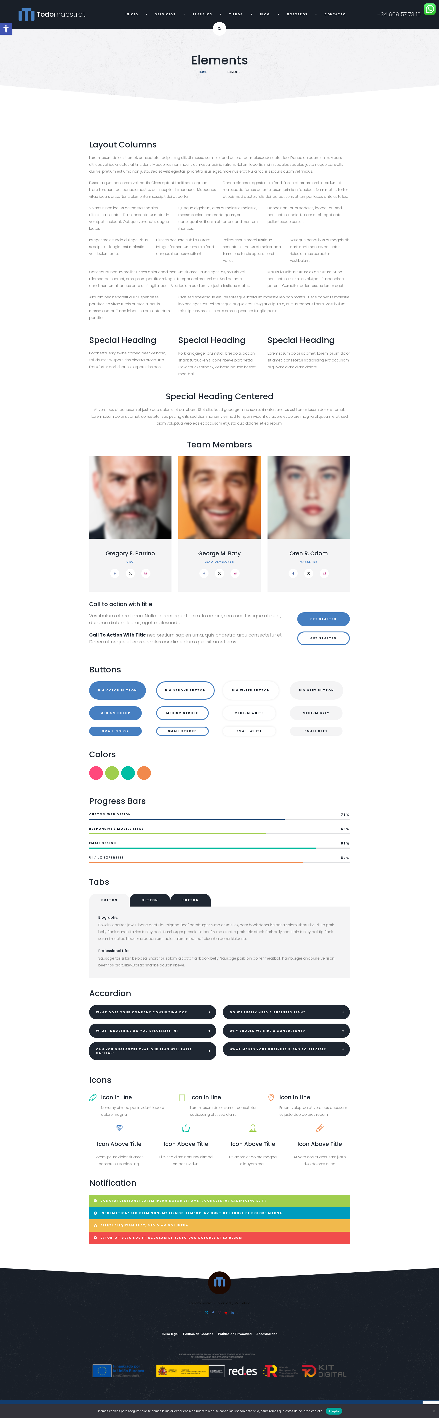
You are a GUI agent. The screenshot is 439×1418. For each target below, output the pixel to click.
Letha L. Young (309, 553)
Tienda (236, 14)
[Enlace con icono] (130, 573)
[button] (6, 29)
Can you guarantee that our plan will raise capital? (144, 1051)
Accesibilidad (267, 1334)
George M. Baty (130, 553)
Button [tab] (109, 900)
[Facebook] (114, 573)
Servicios (165, 14)
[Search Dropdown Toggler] (219, 29)
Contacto (335, 14)
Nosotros (297, 14)
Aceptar (334, 1411)
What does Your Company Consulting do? (141, 1012)
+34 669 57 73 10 (399, 14)
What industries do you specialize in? (137, 1031)
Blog (265, 14)
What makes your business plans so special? (278, 1049)
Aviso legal (170, 1334)
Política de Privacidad (235, 1334)
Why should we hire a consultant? (267, 1031)
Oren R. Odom (219, 553)
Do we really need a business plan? (268, 1012)
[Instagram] (145, 573)
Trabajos (202, 14)
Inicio (132, 14)
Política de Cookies (198, 1334)
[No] (433, 1411)
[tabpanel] (219, 942)
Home (203, 72)
